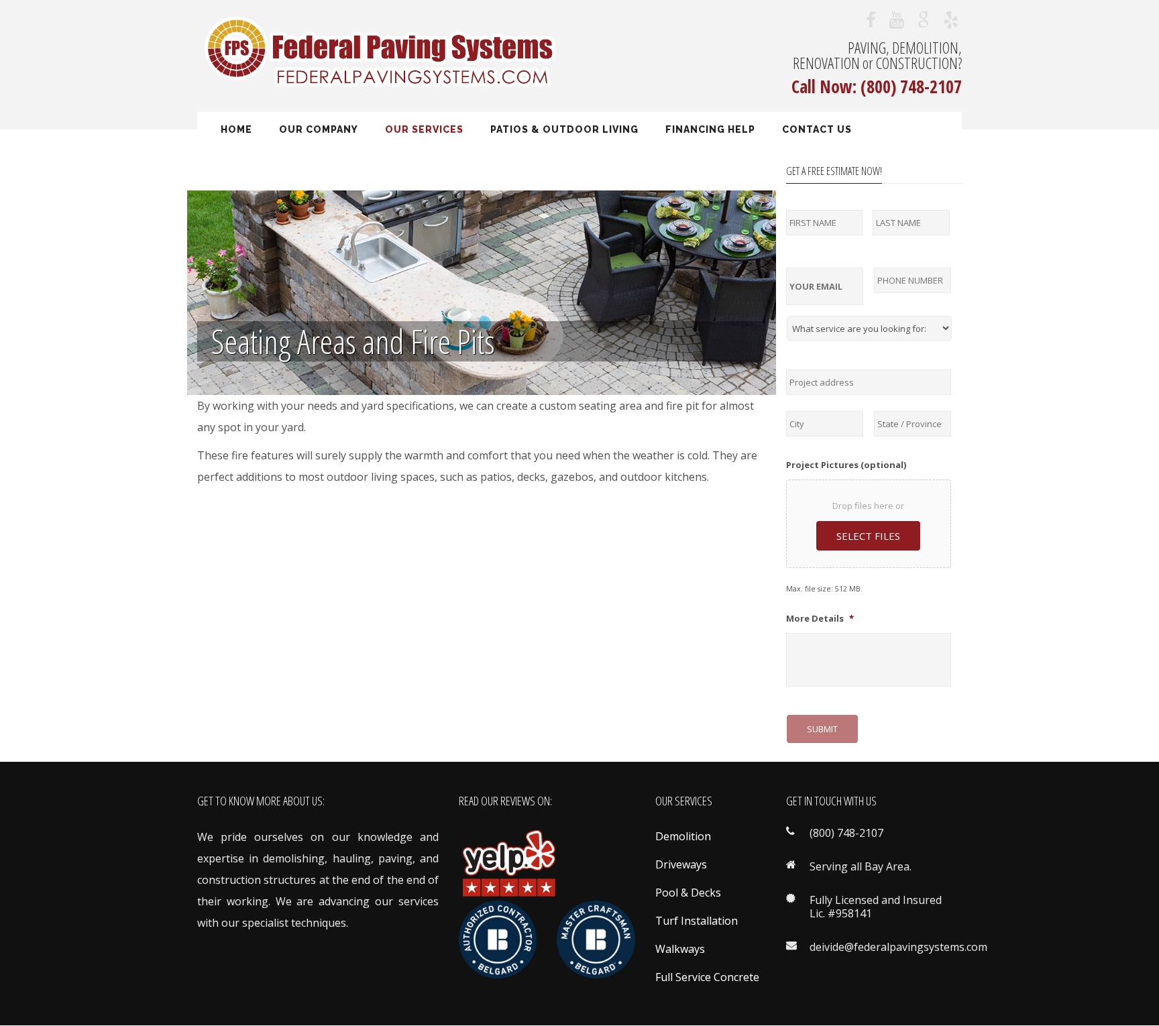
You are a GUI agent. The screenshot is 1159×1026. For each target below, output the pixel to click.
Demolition (683, 836)
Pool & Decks (688, 892)
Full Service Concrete (707, 977)
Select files (868, 536)
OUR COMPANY (318, 129)
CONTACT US (817, 129)
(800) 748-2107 (911, 86)
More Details (820, 618)
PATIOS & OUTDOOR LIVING (564, 129)
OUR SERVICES (424, 129)
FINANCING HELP (710, 129)
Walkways (680, 949)
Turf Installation (696, 920)
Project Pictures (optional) (846, 465)
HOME (236, 129)
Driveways (681, 864)
